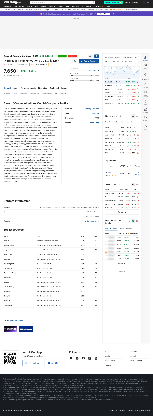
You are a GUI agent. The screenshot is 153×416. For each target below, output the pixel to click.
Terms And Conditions (117, 410)
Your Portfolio (110, 361)
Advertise (134, 356)
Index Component (61, 93)
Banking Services (92, 109)
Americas (76, 10)
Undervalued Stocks (131, 10)
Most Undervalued (111, 228)
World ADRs (54, 10)
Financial (95, 113)
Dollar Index (109, 103)
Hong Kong (94, 122)
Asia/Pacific (99, 10)
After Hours (37, 10)
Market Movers (112, 116)
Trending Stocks (112, 184)
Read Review (137, 173)
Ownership (23, 93)
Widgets (108, 365)
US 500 (107, 93)
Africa (106, 10)
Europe (83, 10)
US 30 (107, 89)
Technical (54, 88)
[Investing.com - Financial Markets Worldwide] (12, 2)
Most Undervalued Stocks (113, 221)
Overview (7, 93)
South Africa (28, 10)
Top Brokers (110, 161)
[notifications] (144, 2)
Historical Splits (47, 93)
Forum (64, 88)
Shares (7, 10)
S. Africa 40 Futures (111, 85)
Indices (117, 57)
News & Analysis (28, 88)
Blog (106, 351)
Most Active (109, 122)
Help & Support (136, 361)
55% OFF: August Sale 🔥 (113, 2)
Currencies (109, 57)
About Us (133, 351)
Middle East (90, 10)
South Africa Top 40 (111, 82)
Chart (15, 88)
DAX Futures (109, 100)
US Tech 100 (109, 96)
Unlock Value (92, 70)
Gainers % (119, 122)
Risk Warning (145, 410)
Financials (42, 88)
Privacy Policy (133, 410)
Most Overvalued (126, 228)
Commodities (127, 57)
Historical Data (34, 93)
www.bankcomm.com (91, 221)
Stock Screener (87, 6)
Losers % (129, 122)
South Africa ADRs (65, 10)
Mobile (107, 356)
